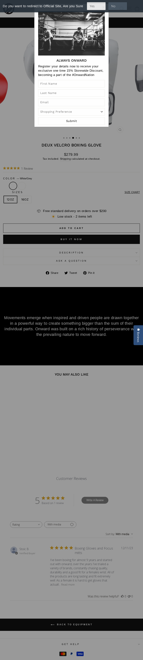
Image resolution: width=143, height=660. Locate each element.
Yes (92, 6)
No (113, 6)
